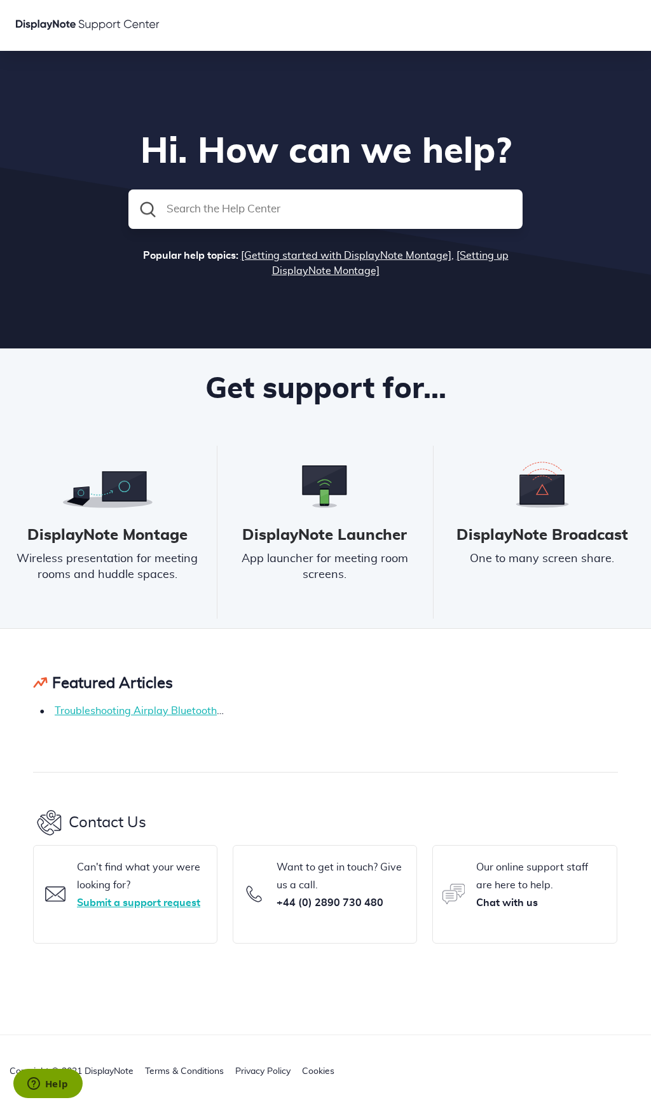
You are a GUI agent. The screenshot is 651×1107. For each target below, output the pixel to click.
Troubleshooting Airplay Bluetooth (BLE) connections (179, 711)
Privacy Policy (263, 1071)
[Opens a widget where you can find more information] (48, 1085)
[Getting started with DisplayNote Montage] (346, 256)
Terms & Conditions (184, 1071)
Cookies (318, 1071)
